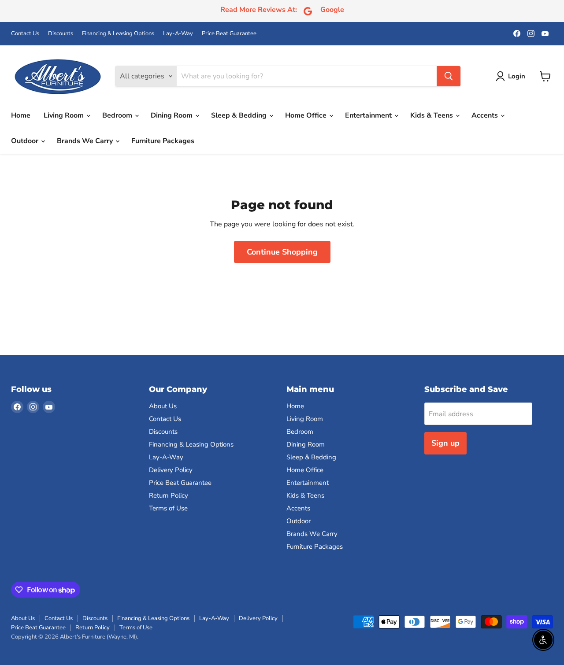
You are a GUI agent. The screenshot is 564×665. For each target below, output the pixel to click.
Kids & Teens (432, 115)
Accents (485, 115)
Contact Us (25, 33)
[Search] (448, 76)
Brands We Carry (86, 141)
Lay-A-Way (178, 33)
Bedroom (118, 115)
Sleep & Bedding (239, 115)
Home (20, 115)
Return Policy (168, 495)
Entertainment (369, 115)
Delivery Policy (171, 470)
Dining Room (172, 115)
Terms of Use (168, 508)
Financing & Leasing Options (118, 33)
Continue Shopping (282, 252)
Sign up (445, 443)
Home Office (306, 115)
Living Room (64, 115)
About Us (163, 406)
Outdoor (25, 141)
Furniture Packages (162, 141)
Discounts (60, 33)
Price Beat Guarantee (229, 33)
